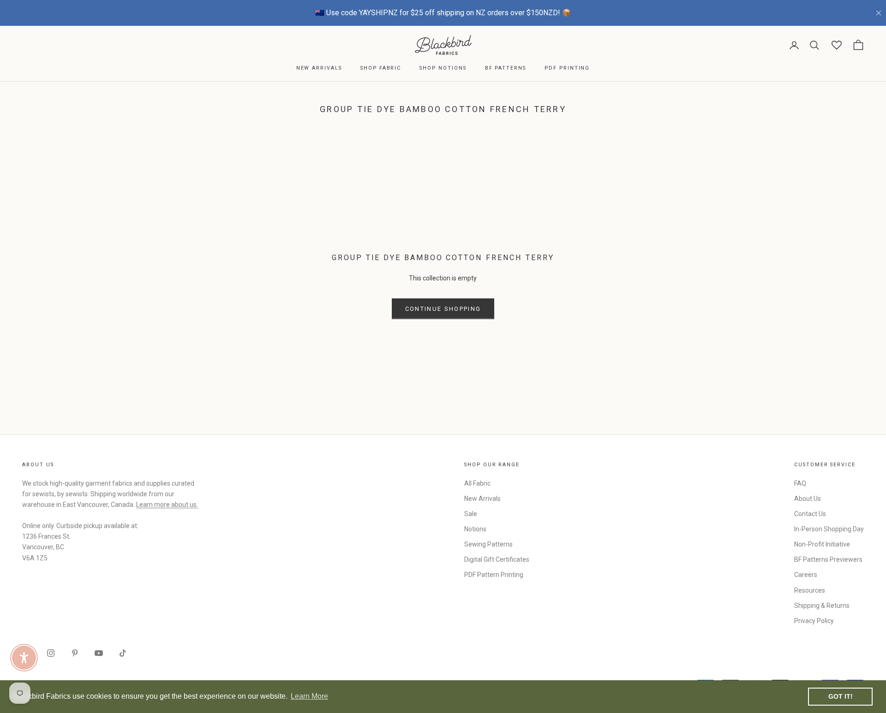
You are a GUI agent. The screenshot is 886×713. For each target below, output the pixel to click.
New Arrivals (319, 68)
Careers (805, 574)
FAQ (800, 483)
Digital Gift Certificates (496, 559)
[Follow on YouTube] (98, 653)
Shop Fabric (380, 68)
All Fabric (477, 483)
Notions (475, 529)
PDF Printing (567, 68)
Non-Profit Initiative (822, 544)
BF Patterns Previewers (828, 559)
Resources (809, 590)
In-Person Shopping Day (829, 529)
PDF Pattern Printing (493, 574)
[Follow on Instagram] (50, 653)
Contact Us (810, 513)
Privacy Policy (814, 620)
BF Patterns (505, 68)
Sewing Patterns (488, 544)
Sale (470, 513)
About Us (807, 498)
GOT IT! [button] (840, 696)
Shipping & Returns (822, 605)
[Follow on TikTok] (122, 653)
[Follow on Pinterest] (74, 653)
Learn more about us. (167, 504)
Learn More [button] (309, 696)
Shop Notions (442, 68)
